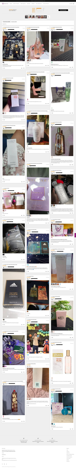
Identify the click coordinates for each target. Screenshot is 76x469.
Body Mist (28, 3)
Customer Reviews (46, 3)
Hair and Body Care (39, 3)
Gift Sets (33, 3)
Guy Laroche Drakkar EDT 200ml (8, 219)
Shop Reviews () (14, 21)
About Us (68, 451)
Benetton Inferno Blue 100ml (32, 229)
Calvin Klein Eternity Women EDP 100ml (9, 125)
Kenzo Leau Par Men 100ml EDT (57, 170)
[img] (12, 9)
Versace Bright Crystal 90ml (56, 219)
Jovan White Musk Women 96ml (57, 342)
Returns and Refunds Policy (70, 454)
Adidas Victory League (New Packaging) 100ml (10, 264)
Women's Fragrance (16, 3)
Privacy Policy (68, 458)
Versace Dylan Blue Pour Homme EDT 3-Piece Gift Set (11, 27)
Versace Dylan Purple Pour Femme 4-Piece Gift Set (11, 331)
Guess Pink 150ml (6, 188)
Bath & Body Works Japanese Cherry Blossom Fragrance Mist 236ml (13, 381)
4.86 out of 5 (14, 9)
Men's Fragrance (23, 3)
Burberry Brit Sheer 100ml (56, 296)
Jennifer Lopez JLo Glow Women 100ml (33, 27)
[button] (33, 8)
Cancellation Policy (69, 455)
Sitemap (68, 459)
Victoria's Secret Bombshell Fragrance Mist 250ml (35, 163)
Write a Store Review (63, 10)
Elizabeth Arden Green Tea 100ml (57, 27)
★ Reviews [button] (75, 235)
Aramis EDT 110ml (30, 276)
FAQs (67, 450)
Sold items (68, 461)
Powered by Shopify (13, 466)
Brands (11, 3)
